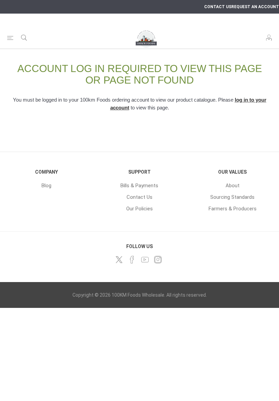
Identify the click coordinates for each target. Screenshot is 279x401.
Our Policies (139, 209)
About (233, 185)
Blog (46, 185)
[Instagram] (157, 259)
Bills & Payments (139, 185)
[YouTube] (145, 259)
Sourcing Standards (232, 197)
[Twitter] (119, 259)
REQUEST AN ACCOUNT (255, 6)
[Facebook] (132, 259)
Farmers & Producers (233, 209)
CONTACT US (217, 6)
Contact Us (139, 197)
